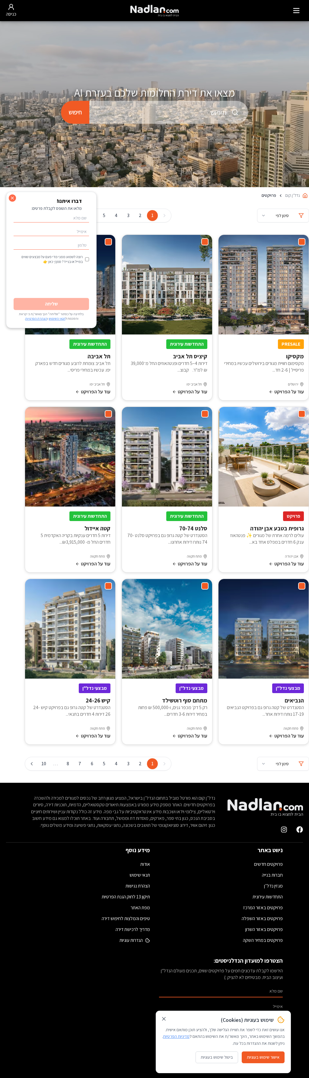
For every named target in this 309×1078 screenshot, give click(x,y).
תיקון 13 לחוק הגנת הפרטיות (126, 897)
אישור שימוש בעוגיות (263, 1057)
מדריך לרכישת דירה (133, 929)
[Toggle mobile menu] (296, 10)
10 (43, 763)
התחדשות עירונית (268, 897)
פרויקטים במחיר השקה (263, 940)
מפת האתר (140, 907)
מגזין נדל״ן (273, 886)
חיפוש (75, 112)
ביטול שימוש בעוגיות (217, 1057)
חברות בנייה (272, 875)
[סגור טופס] (12, 198)
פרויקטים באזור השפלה (262, 918)
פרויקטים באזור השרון (264, 929)
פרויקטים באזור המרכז (263, 907)
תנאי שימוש (139, 875)
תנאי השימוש (57, 318)
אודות (145, 864)
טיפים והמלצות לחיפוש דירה (126, 918)
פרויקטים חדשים (268, 864)
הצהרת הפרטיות (36, 318)
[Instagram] (284, 829)
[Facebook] (299, 829)
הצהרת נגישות (138, 886)
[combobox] (168, 112)
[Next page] (31, 763)
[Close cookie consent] (163, 1018)
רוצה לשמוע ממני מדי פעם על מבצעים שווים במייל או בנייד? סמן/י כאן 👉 (52, 259)
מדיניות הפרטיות (176, 1036)
